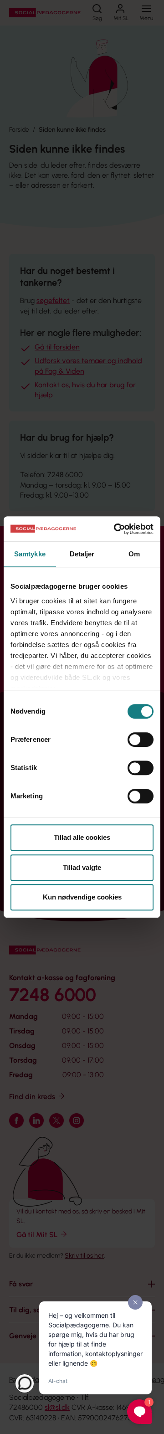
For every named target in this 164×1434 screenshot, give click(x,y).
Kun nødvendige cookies (82, 897)
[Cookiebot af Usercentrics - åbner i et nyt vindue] (116, 529)
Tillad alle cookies (82, 837)
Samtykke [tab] (30, 554)
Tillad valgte (82, 867)
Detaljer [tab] (82, 554)
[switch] (141, 739)
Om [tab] (134, 554)
